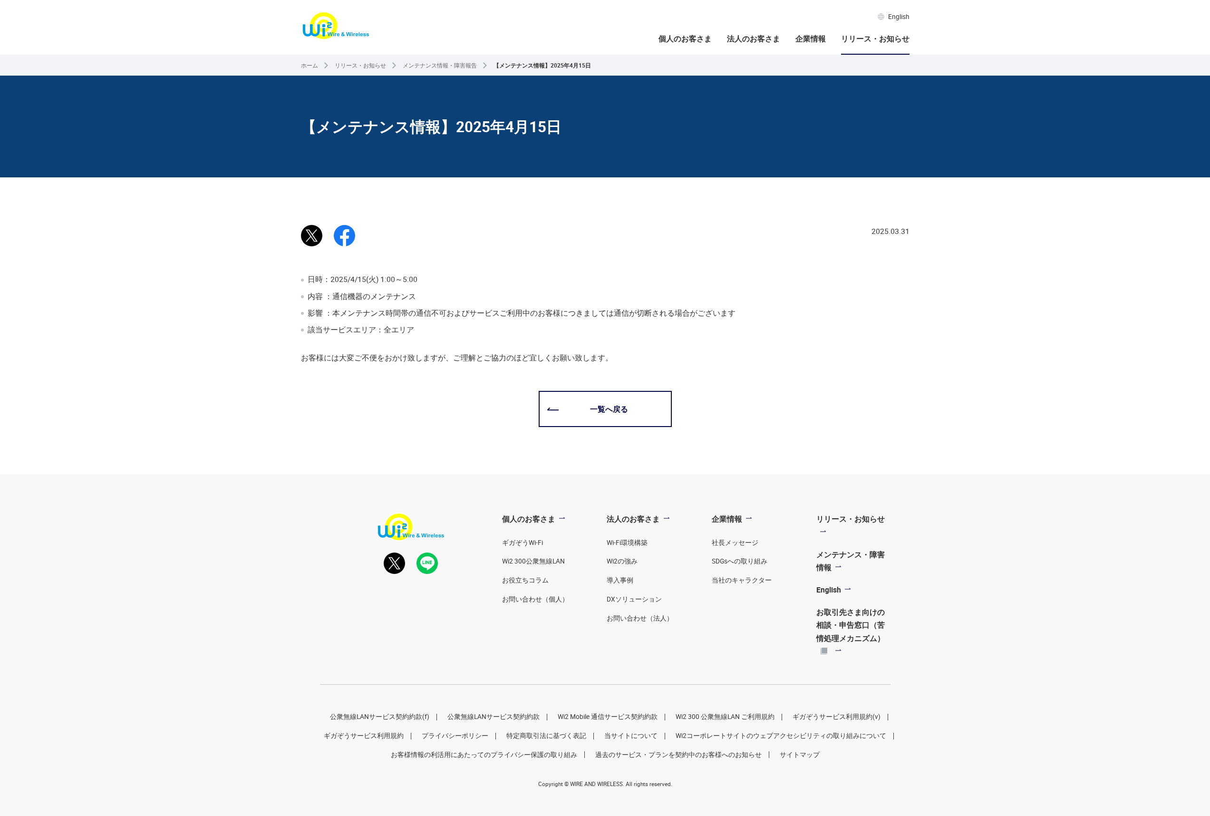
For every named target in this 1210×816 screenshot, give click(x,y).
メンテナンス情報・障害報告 (440, 65)
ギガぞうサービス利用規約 (364, 735)
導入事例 (620, 580)
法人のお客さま (753, 38)
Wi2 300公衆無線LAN (533, 561)
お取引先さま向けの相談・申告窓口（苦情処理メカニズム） (850, 625)
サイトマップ (800, 754)
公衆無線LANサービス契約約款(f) (379, 716)
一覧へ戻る (609, 409)
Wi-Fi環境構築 (627, 542)
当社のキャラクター (742, 580)
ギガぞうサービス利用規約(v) (837, 716)
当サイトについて (631, 735)
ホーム (309, 65)
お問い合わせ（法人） (640, 618)
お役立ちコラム (525, 580)
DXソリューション (634, 599)
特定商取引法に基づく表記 (546, 735)
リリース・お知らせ (875, 38)
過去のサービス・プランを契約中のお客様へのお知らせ (678, 754)
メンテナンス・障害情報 (850, 561)
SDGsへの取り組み (739, 561)
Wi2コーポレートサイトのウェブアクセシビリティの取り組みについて (781, 735)
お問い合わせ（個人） (535, 599)
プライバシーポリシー (455, 735)
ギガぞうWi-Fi (522, 542)
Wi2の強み (622, 561)
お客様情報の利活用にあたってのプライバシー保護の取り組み (484, 754)
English (899, 16)
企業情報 (810, 38)
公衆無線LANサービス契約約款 (493, 716)
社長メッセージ (735, 542)
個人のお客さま (685, 38)
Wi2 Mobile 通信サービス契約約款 (608, 716)
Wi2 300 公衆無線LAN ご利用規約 (725, 716)
